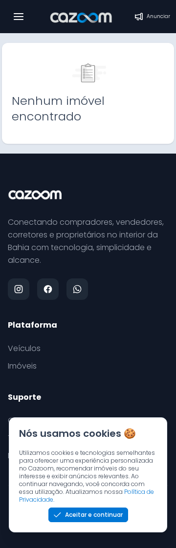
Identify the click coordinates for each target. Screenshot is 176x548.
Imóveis (22, 366)
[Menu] (18, 16)
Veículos (24, 348)
